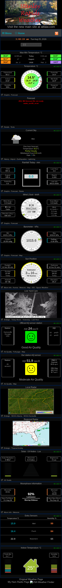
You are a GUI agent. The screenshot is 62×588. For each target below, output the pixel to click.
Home (21, 33)
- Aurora (15, 287)
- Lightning (31, 159)
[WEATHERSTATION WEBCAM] (31, 305)
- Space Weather (41, 287)
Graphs (6, 95)
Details (6, 127)
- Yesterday (25, 320)
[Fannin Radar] (31, 401)
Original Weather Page (31, 579)
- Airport (12, 159)
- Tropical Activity (16, 448)
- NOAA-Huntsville (29, 416)
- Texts (12, 127)
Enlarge (6, 320)
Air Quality (7, 352)
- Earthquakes (21, 159)
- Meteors (22, 287)
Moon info (7, 287)
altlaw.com (48, 26)
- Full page (16, 352)
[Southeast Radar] (31, 433)
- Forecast (14, 95)
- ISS (33, 287)
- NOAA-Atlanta (16, 416)
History (6, 159)
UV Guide (7, 480)
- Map (20, 255)
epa (34, 329)
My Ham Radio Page (18, 582)
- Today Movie (15, 320)
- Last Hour (35, 320)
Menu (8, 33)
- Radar (21, 191)
